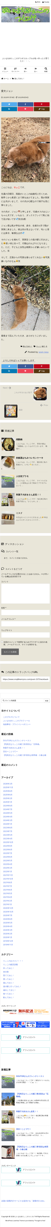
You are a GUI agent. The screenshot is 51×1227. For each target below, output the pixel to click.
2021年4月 (7, 897)
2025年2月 (7, 798)
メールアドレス (8, 619)
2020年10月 (8, 912)
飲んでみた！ (8, 997)
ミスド (19, 513)
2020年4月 (7, 926)
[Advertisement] (25, 40)
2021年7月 (7, 886)
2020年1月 (7, 937)
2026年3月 (7, 784)
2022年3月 (7, 868)
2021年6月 (7, 890)
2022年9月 (7, 846)
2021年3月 (7, 901)
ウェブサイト (6, 630)
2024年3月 (7, 820)
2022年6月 (7, 857)
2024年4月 (7, 816)
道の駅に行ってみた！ (12, 986)
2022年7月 (7, 853)
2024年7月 (7, 809)
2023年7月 (7, 831)
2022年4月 (7, 864)
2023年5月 (7, 835)
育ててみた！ (8, 975)
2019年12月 (8, 941)
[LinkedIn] (9, 109)
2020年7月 (7, 915)
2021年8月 (7, 882)
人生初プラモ (22, 476)
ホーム (6, 78)
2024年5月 (7, 813)
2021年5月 (7, 893)
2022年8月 (7, 849)
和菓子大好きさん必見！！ (28, 494)
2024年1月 (7, 824)
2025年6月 (7, 795)
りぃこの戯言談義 (10, 964)
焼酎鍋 (19, 439)
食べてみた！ (8, 994)
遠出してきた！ (9, 990)
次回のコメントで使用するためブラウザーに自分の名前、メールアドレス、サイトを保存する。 (25, 643)
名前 (3, 608)
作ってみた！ (8, 968)
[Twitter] (9, 104)
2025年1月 (7, 802)
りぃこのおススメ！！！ (13, 961)
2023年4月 (7, 838)
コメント (4, 581)
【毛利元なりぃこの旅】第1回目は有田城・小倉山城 (24, 755)
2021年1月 (7, 904)
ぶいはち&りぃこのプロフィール (16, 720)
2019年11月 (8, 944)
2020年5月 (7, 923)
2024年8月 (7, 806)
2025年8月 (7, 791)
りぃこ (38, 346)
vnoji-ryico (44, 352)
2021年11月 (8, 875)
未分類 (6, 972)
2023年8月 (7, 827)
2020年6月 (7, 919)
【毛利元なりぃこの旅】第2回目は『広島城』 (22, 744)
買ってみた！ (8, 979)
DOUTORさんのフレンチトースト (17, 740)
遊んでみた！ (19, 78)
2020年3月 (7, 930)
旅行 (43, 346)
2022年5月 (7, 860)
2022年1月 (7, 871)
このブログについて (11, 717)
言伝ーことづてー (10, 751)
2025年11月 (8, 787)
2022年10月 (8, 842)
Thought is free (40, 1221)
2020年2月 (7, 933)
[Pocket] (25, 109)
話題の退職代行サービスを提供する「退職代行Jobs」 (23, 1201)
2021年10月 (8, 879)
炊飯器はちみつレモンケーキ (29, 457)
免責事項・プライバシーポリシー (17, 724)
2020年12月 (8, 908)
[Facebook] (25, 104)
